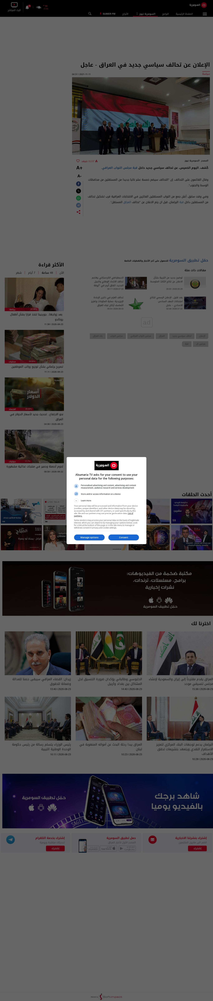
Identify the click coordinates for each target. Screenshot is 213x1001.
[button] (106, 500)
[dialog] (106, 500)
